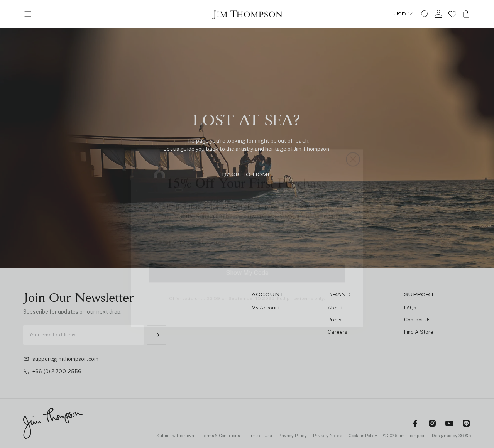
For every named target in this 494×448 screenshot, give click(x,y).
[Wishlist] (452, 14)
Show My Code (247, 258)
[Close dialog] (353, 145)
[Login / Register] (438, 14)
